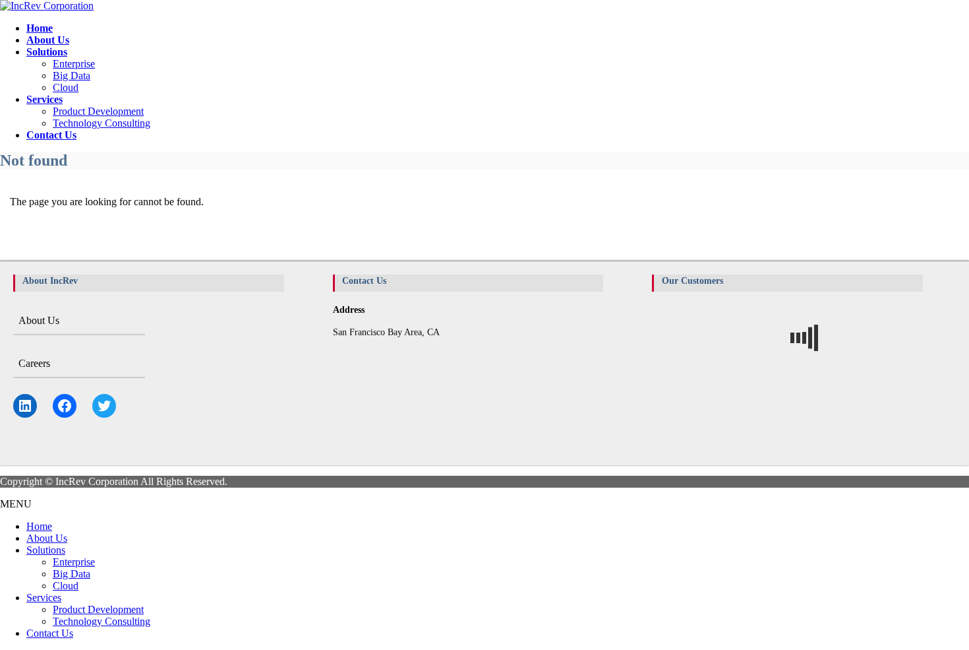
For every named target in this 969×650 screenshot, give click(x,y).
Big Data (71, 75)
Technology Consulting (101, 123)
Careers (34, 363)
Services (43, 597)
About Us (38, 320)
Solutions (45, 550)
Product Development (98, 111)
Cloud (65, 87)
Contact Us (49, 633)
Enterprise (74, 63)
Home (39, 526)
